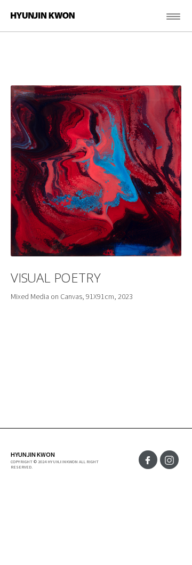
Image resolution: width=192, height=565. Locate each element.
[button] (162, 16)
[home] (37, 15)
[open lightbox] (96, 170)
